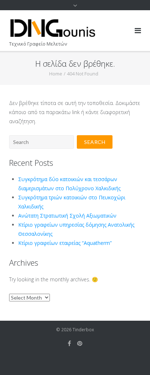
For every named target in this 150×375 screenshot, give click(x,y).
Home (55, 73)
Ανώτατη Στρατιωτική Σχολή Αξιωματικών (67, 215)
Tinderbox (83, 330)
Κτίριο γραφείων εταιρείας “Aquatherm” (65, 242)
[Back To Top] (132, 357)
